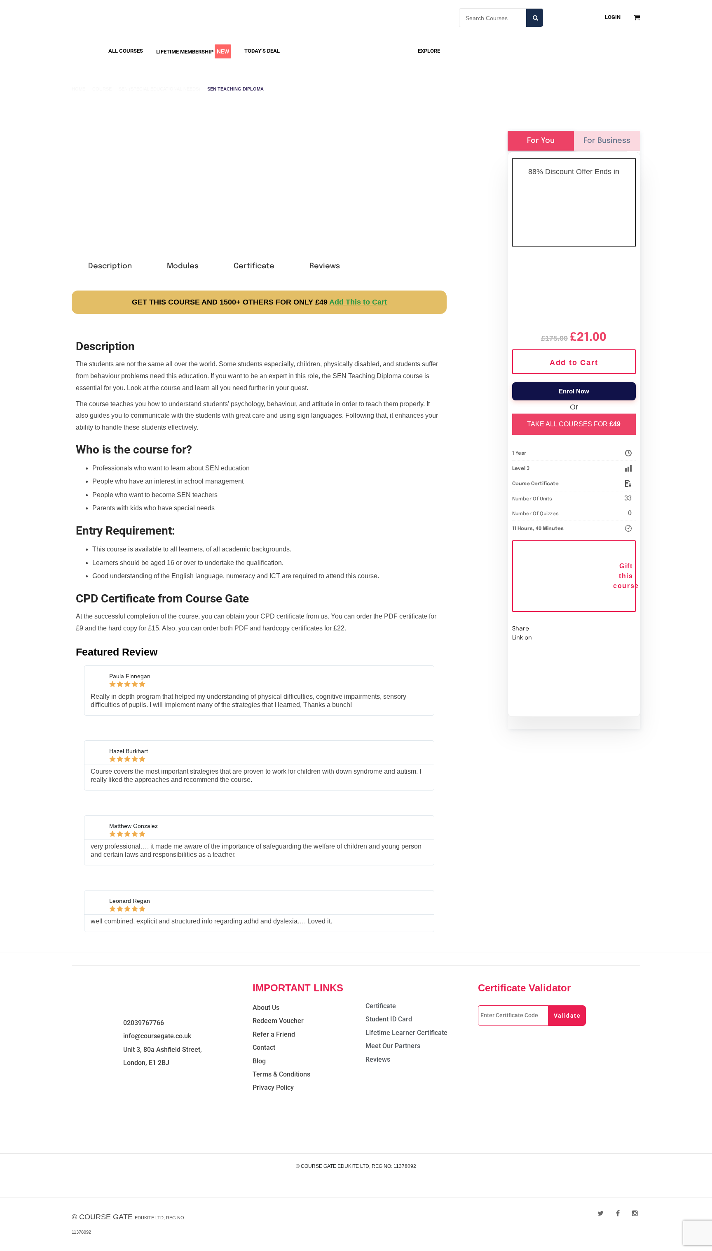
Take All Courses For (574, 424)
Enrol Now (574, 391)
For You (541, 140)
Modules (183, 266)
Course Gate (106, 1217)
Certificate (254, 266)
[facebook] (617, 1213)
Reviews (324, 266)
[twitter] (600, 1213)
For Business (606, 140)
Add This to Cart (358, 302)
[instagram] (635, 1213)
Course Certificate (535, 483)
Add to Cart (574, 362)
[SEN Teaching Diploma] (574, 288)
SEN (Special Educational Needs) (159, 88)
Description (110, 266)
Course (102, 88)
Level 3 (520, 468)
